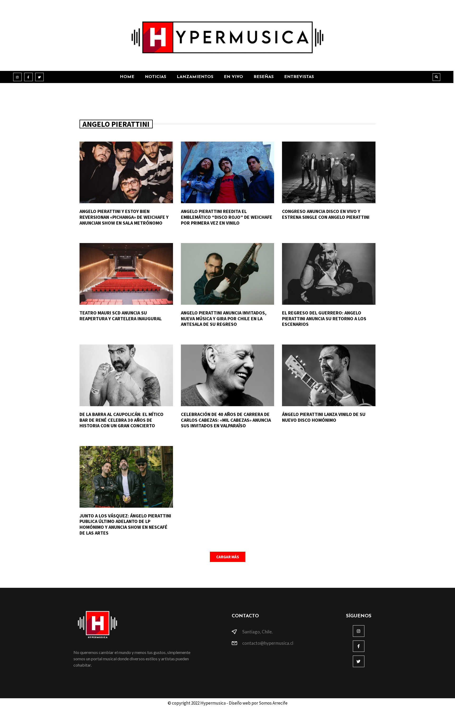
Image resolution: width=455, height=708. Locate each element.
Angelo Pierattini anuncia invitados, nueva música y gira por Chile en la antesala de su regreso (223, 318)
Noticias (155, 77)
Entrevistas (299, 77)
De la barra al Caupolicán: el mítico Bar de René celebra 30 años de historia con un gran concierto (122, 420)
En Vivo (233, 77)
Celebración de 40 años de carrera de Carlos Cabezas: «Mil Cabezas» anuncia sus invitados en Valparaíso (226, 420)
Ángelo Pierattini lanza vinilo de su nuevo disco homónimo (323, 417)
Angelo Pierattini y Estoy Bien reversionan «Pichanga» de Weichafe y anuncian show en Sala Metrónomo (124, 217)
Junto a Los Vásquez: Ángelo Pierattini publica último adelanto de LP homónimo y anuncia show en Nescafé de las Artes (125, 524)
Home (127, 77)
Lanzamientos (195, 77)
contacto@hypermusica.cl (267, 643)
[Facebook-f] (28, 77)
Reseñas (264, 77)
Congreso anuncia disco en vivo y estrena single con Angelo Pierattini (325, 214)
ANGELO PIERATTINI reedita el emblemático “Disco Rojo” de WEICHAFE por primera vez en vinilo (226, 217)
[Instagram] (17, 77)
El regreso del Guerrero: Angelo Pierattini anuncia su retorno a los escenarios (324, 318)
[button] (436, 77)
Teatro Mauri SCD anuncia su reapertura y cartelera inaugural (121, 316)
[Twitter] (39, 77)
